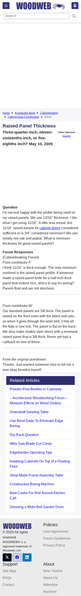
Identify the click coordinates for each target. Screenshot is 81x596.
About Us (50, 578)
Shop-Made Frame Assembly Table (37, 475)
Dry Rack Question (24, 435)
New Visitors (53, 571)
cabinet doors (50, 228)
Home (6, 113)
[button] (7, 557)
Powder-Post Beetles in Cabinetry (36, 389)
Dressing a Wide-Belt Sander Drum (37, 507)
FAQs (7, 578)
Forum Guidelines (57, 538)
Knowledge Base (25, 113)
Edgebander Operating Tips (31, 452)
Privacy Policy (54, 545)
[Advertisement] (40, 66)
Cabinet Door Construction (23, 116)
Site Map (9, 571)
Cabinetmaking (49, 113)
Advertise (50, 585)
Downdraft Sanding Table (29, 412)
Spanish (66, 136)
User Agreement (55, 531)
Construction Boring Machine (32, 484)
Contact (8, 585)
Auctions (50, 591)
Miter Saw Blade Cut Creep (31, 443)
